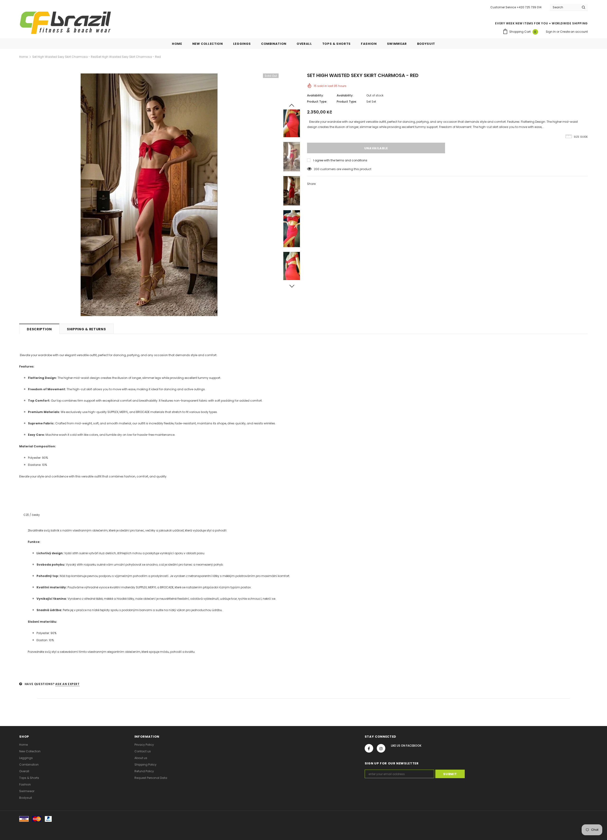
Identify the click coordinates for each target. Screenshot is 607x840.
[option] (149, 194)
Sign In (551, 32)
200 (316, 169)
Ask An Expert (67, 684)
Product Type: (317, 102)
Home (23, 57)
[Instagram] (381, 748)
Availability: (315, 95)
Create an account (574, 32)
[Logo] (65, 23)
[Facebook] (369, 748)
